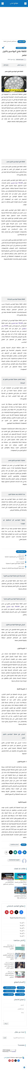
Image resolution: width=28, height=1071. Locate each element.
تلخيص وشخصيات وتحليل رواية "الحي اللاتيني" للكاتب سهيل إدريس (9, 966)
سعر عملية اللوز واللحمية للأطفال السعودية (13, 568)
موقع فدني (14, 3)
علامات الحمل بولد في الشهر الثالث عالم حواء (9, 41)
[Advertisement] (14, 24)
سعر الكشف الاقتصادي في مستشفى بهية (20, 897)
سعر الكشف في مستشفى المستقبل (8, 883)
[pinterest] (7, 912)
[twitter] (16, 912)
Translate (13, 1051)
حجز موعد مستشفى (10, 987)
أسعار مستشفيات (21, 47)
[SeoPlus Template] (23, 1058)
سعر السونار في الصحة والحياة (21, 883)
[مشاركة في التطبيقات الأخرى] (6, 852)
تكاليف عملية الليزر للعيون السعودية (15, 563)
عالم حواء (21, 994)
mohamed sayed (19, 59)
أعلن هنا (22, 922)
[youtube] (11, 912)
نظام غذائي (10, 994)
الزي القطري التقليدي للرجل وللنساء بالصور (8, 957)
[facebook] (21, 912)
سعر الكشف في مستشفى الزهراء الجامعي (9, 975)
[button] (20, 852)
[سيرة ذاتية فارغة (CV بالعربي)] (20, 948)
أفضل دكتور (21, 991)
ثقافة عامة (21, 987)
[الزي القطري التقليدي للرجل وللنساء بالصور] (20, 956)
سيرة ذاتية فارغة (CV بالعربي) (8, 947)
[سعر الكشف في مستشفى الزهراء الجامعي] (20, 974)
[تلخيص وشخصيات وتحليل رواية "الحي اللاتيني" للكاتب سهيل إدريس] (20, 965)
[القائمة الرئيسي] (25, 3)
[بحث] (2, 3)
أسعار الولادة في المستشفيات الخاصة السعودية (14, 558)
